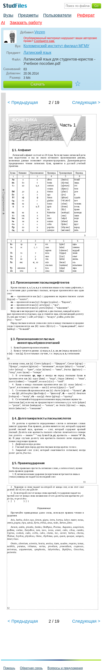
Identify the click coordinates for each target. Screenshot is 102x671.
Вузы (8, 15)
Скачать (38, 84)
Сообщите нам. (44, 41)
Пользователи (57, 15)
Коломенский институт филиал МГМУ (56, 46)
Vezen (39, 32)
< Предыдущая (23, 102)
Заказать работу (26, 22)
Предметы (28, 15)
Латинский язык (37, 53)
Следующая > (86, 102)
